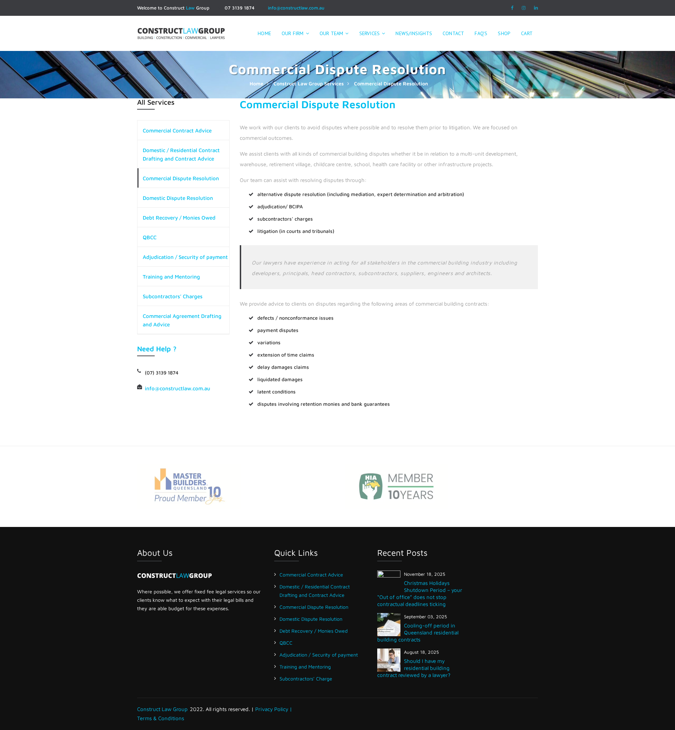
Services (369, 33)
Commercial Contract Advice (177, 130)
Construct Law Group (162, 709)
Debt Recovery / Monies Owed (179, 218)
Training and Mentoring (171, 277)
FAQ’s (481, 33)
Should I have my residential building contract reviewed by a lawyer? (413, 668)
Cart (527, 33)
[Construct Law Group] (181, 32)
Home (256, 83)
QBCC (149, 237)
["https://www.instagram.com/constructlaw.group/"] (524, 8)
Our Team (331, 33)
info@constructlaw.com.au (296, 8)
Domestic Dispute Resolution (178, 198)
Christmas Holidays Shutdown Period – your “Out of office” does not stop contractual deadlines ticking (419, 593)
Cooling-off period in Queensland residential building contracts (417, 633)
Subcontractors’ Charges (172, 296)
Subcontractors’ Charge (305, 679)
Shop (504, 33)
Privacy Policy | (273, 709)
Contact (453, 33)
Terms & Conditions (160, 718)
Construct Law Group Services (309, 83)
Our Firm (293, 33)
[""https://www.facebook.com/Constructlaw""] (512, 8)
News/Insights (414, 33)
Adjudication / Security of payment (185, 257)
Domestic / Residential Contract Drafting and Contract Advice (181, 154)
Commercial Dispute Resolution (181, 178)
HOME (264, 33)
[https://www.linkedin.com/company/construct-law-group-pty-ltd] (536, 8)
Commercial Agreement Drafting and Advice (182, 320)
